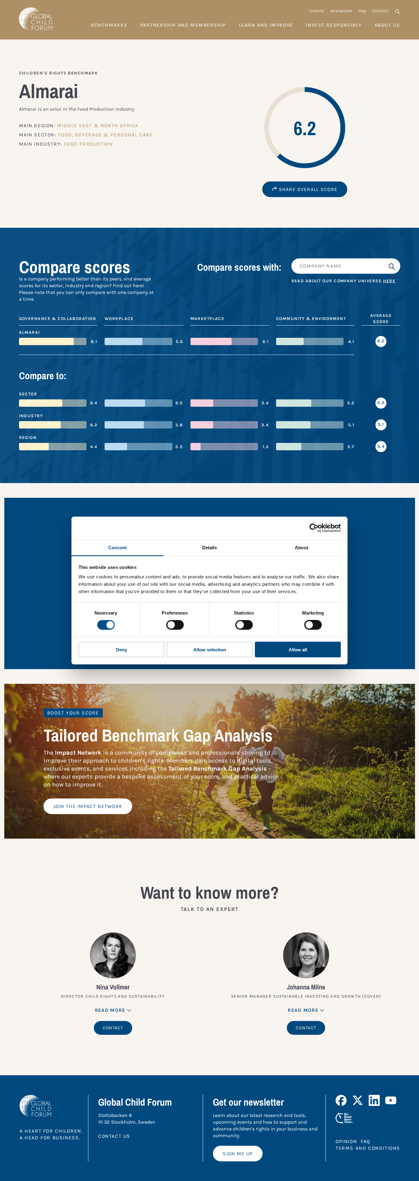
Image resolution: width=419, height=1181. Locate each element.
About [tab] (301, 547)
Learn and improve (266, 25)
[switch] (175, 625)
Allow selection (209, 649)
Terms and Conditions (368, 1148)
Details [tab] (209, 547)
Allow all (298, 649)
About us (387, 25)
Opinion (346, 1141)
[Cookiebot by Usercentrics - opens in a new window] (314, 528)
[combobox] (345, 266)
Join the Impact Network (88, 806)
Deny (121, 649)
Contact (380, 11)
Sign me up (238, 1153)
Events (317, 11)
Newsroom (341, 11)
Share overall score (307, 189)
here (389, 281)
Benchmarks (109, 25)
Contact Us (114, 1136)
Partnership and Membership (183, 25)
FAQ (362, 11)
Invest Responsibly (334, 25)
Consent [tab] (117, 547)
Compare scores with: (239, 267)
